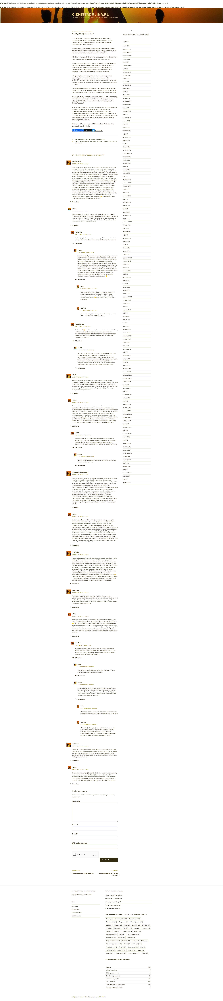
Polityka (135, 940)
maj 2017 (125, 114)
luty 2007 (125, 479)
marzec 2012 (126, 280)
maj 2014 (125, 199)
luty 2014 (125, 209)
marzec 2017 (126, 121)
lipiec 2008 (126, 424)
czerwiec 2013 (127, 231)
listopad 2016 (126, 127)
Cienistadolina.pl (90, 14)
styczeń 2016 (126, 147)
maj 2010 (125, 352)
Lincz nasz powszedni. (115, 908)
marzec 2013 (126, 241)
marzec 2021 (126, 46)
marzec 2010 (126, 359)
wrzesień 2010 (127, 339)
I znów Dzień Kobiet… (117, 895)
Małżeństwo (111, 937)
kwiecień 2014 (127, 202)
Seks (142, 947)
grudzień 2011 (126, 290)
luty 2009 (125, 401)
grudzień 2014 (127, 179)
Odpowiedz (75, 202)
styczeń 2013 (126, 248)
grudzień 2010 (127, 329)
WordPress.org (76, 916)
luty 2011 (125, 323)
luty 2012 (125, 284)
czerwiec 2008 (127, 427)
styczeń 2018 (126, 95)
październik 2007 (127, 453)
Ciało (109, 925)
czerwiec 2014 (127, 196)
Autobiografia (111, 922)
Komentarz (76, 801)
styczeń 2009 (127, 404)
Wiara (141, 950)
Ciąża (127, 925)
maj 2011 (125, 313)
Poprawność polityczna (114, 944)
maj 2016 (125, 134)
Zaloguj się (75, 906)
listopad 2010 (126, 332)
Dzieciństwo (84, 141)
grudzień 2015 (127, 150)
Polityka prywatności (77, 997)
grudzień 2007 (127, 446)
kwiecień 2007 (127, 473)
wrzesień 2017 (127, 104)
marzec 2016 (126, 140)
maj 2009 (125, 391)
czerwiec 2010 (127, 349)
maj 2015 (125, 166)
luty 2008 (125, 440)
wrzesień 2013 (127, 225)
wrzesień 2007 (127, 456)
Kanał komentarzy (77, 912)
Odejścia (126, 940)
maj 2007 (125, 469)
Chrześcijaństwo (137, 922)
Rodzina (122, 947)
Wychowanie (121, 953)
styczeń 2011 (126, 326)
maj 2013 (125, 235)
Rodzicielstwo (111, 947)
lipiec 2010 (126, 345)
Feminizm (128, 928)
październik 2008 (127, 414)
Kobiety (137, 931)
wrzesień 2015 (127, 156)
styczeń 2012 (126, 287)
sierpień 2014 (126, 189)
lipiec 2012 (126, 267)
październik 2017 (127, 101)
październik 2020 (127, 52)
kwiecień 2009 (127, 394)
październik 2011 (127, 297)
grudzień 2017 (127, 98)
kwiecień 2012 (127, 277)
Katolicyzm (127, 931)
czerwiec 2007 (127, 466)
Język (109, 931)
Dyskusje (146, 925)
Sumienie (121, 950)
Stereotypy (110, 950)
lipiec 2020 (126, 62)
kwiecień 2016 (127, 137)
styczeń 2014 (126, 212)
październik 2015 (127, 153)
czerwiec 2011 (127, 310)
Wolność (110, 953)
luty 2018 (125, 91)
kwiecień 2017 (127, 117)
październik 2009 (127, 375)
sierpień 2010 (126, 342)
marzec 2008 (126, 437)
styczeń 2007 (127, 482)
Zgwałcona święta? (115, 902)
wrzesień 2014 (127, 186)
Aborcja (109, 919)
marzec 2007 (126, 476)
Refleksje (136, 944)
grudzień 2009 (127, 368)
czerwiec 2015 (127, 163)
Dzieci (77, 141)
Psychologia (100, 139)
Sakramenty (133, 947)
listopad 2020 (127, 49)
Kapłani (117, 931)
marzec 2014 (126, 205)
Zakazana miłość (134, 953)
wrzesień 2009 (127, 378)
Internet (146, 928)
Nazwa (75, 825)
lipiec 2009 (126, 385)
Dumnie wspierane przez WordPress (95, 997)
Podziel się (98, 130)
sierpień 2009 (127, 381)
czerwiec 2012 (127, 271)
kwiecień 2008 (127, 433)
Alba (91, 31)
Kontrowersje (111, 934)
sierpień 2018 (126, 78)
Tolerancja (131, 950)
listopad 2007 (127, 450)
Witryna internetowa (79, 843)
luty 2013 (125, 244)
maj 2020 (125, 69)
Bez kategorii (80, 139)
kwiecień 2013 (127, 238)
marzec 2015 (126, 173)
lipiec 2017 (126, 108)
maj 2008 (125, 430)
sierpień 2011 (126, 303)
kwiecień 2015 (127, 170)
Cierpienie (118, 925)
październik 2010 (127, 336)
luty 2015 (125, 176)
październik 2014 (127, 183)
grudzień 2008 (127, 407)
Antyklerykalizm (121, 919)
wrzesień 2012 (127, 261)
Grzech (137, 928)
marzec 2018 (126, 88)
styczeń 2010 (126, 365)
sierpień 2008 (127, 420)
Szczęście (107, 141)
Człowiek (136, 925)
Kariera (100, 141)
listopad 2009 (127, 372)
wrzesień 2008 (127, 417)
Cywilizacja (90, 139)
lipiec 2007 (126, 463)
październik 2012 (127, 258)
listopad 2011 (126, 293)
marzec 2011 (126, 319)
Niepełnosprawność (113, 940)
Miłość (121, 937)
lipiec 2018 (126, 82)
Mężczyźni (131, 937)
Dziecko (93, 141)
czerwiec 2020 (127, 65)
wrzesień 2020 (127, 55)
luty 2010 (125, 362)
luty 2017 (125, 124)
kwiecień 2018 (127, 85)
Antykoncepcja (134, 919)
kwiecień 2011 (127, 316)
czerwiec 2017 (127, 111)
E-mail (75, 834)
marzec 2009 (126, 398)
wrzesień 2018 (127, 75)
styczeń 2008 (127, 443)
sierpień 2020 (127, 59)
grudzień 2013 (127, 215)
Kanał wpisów (76, 909)
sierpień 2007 (127, 460)
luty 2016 (125, 143)
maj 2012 (125, 274)
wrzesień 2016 (127, 130)
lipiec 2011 (125, 306)
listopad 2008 (127, 411)
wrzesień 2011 (127, 300)
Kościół (122, 934)
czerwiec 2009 (127, 388)
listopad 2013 (126, 218)
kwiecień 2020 (127, 72)
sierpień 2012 (126, 264)
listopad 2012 (126, 254)
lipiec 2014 (126, 192)
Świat (145, 953)
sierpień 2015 (126, 160)
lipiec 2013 (126, 228)
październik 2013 (127, 222)
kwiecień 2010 (127, 355)
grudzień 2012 (127, 251)
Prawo (127, 944)
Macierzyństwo (133, 934)
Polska (144, 940)
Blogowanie (123, 922)
